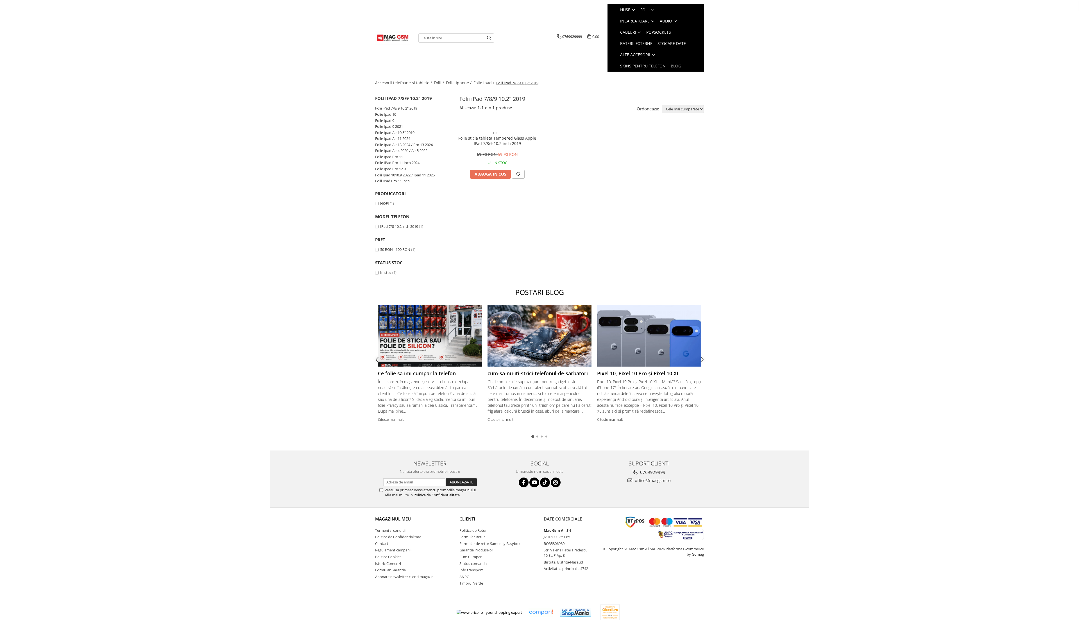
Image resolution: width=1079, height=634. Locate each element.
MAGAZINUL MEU (393, 519)
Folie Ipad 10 (385, 114)
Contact (381, 543)
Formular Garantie (390, 569)
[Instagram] (556, 482)
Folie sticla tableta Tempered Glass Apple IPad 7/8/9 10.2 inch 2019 (497, 140)
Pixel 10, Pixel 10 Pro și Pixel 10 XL (638, 373)
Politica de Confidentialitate (437, 494)
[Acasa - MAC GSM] (392, 38)
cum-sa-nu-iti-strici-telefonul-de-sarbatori (538, 373)
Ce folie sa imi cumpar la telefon (417, 373)
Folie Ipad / (484, 82)
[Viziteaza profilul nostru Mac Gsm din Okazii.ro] (610, 612)
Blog (676, 66)
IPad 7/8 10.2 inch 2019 (399, 226)
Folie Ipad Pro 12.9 (390, 168)
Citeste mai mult (391, 419)
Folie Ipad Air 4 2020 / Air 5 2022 (401, 150)
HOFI (384, 203)
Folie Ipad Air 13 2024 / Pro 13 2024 (404, 144)
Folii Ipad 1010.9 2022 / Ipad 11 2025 (405, 175)
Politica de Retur (473, 530)
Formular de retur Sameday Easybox (489, 543)
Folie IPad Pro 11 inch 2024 (397, 162)
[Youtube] (534, 482)
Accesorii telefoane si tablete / (404, 82)
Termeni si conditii (390, 530)
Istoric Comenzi (388, 563)
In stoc (385, 272)
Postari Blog (539, 292)
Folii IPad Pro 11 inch (392, 180)
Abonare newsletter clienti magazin (404, 576)
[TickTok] (545, 482)
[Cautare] (489, 38)
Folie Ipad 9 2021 (389, 126)
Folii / (439, 82)
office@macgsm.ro (652, 480)
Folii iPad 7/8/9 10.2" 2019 (396, 108)
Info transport (471, 569)
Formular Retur (472, 536)
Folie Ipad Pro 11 (389, 156)
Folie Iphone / (459, 82)
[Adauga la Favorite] (518, 174)
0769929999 (652, 472)
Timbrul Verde (471, 583)
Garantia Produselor (476, 550)
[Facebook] (524, 482)
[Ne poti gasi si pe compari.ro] (541, 612)
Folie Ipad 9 (384, 120)
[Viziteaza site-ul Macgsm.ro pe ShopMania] (575, 612)
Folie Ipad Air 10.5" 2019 (394, 132)
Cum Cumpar (470, 556)
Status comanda (473, 563)
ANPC (464, 576)
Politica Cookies (388, 556)
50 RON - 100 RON (395, 249)
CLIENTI (467, 519)
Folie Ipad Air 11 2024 (392, 138)
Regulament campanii (393, 550)
